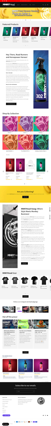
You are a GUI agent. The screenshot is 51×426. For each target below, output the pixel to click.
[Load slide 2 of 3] (24, 20)
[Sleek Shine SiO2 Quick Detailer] (10, 165)
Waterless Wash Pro (44, 37)
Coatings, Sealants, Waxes (40, 151)
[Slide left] (23, 45)
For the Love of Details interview (25, 331)
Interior (25, 132)
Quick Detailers (9, 151)
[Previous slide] (20, 20)
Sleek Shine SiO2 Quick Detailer (24, 37)
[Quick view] (13, 171)
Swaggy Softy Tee (33, 286)
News (3, 408)
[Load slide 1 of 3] (23, 20)
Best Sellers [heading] (8, 154)
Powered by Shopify (10, 423)
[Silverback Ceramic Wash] (41, 165)
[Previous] (3, 171)
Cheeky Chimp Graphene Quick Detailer (33, 38)
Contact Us (4, 410)
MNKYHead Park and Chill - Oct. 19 (40, 331)
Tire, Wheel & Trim (25, 151)
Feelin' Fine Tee (13, 286)
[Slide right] (28, 45)
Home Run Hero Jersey (24, 286)
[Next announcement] (34, 1)
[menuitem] (18, 5)
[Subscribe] (33, 391)
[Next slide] (28, 20)
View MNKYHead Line (11, 103)
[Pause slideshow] (31, 20)
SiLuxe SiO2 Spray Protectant (15, 37)
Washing (40, 132)
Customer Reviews (5, 401)
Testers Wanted (4, 406)
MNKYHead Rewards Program (7, 399)
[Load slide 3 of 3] (25, 20)
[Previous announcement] (17, 1)
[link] (5, 309)
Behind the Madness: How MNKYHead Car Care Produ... (9, 332)
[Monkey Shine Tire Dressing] (20, 165)
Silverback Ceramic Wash (6, 37)
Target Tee (3, 286)
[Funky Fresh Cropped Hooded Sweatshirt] (30, 165)
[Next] (47, 171)
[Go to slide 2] (25, 313)
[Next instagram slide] (47, 309)
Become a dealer (5, 403)
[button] (43, 5)
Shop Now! (24, 263)
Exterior (9, 132)
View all (25, 296)
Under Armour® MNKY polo (43, 287)
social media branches (22, 90)
